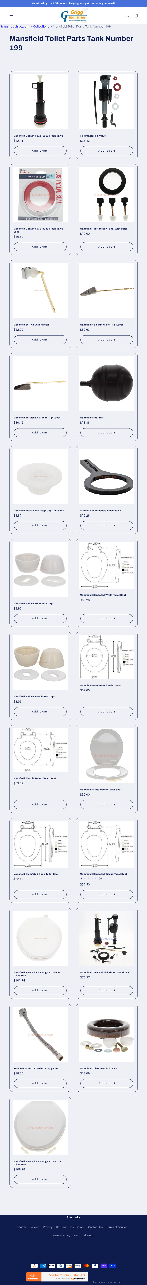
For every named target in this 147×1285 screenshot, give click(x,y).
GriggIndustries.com (14, 26)
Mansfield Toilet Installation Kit (98, 1068)
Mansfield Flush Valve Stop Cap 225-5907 (38, 510)
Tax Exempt (77, 1227)
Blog (77, 1235)
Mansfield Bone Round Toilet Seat (100, 685)
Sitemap (88, 1235)
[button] (11, 15)
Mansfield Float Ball (92, 417)
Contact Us (95, 1227)
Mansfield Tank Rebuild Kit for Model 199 (104, 972)
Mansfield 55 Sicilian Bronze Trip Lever (36, 417)
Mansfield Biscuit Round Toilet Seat (34, 778)
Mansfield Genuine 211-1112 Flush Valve (38, 136)
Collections (41, 26)
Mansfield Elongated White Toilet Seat (103, 595)
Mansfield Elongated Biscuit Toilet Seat (103, 874)
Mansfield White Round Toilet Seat (100, 789)
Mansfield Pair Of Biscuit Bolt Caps (34, 696)
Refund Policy (61, 1235)
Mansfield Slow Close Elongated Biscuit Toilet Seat (37, 1163)
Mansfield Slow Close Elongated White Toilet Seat (36, 974)
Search (21, 1227)
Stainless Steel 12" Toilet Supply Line (36, 1068)
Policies (34, 1227)
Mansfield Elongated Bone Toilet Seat (36, 874)
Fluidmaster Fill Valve (93, 136)
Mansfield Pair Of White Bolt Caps (33, 603)
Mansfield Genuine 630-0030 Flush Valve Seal (38, 230)
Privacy (47, 1227)
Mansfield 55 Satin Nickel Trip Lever (101, 325)
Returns (61, 1227)
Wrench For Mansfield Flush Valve (100, 510)
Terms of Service (116, 1227)
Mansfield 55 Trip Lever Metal (31, 325)
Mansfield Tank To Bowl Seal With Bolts (103, 229)
